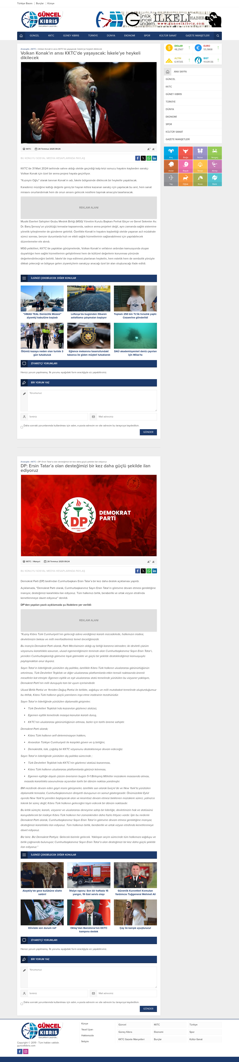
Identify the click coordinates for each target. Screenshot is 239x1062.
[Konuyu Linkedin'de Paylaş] (154, 158)
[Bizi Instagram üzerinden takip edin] (25, 1051)
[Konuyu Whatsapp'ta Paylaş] (148, 158)
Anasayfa (25, 49)
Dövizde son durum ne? (42, 928)
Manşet (36, 561)
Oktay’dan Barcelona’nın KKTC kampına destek (88, 929)
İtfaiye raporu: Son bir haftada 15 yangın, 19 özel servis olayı (88, 892)
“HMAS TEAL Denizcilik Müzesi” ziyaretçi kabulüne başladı (42, 315)
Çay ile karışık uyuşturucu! (135, 928)
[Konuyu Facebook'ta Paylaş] (137, 158)
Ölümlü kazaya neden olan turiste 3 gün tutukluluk (42, 353)
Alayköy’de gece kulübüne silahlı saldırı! (42, 892)
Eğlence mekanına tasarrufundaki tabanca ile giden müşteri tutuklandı (88, 353)
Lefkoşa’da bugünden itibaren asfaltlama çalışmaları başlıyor (89, 315)
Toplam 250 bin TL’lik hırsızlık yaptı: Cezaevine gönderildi (135, 315)
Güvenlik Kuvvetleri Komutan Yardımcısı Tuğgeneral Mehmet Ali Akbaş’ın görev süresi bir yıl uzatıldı (135, 894)
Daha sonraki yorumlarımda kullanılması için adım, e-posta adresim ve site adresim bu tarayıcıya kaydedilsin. (81, 425)
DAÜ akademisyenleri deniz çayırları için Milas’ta (135, 353)
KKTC (33, 49)
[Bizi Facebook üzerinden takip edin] (19, 1051)
